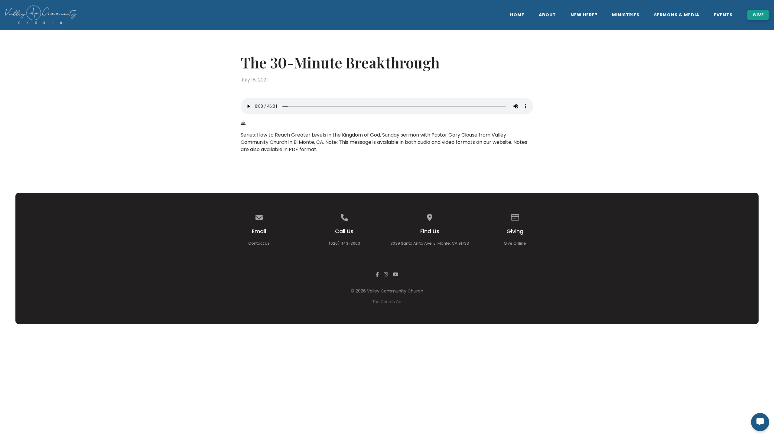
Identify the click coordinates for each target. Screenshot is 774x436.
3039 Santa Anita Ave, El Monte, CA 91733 (429, 243)
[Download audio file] (243, 123)
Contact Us (259, 243)
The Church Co (387, 302)
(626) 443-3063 (344, 243)
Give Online (515, 243)
